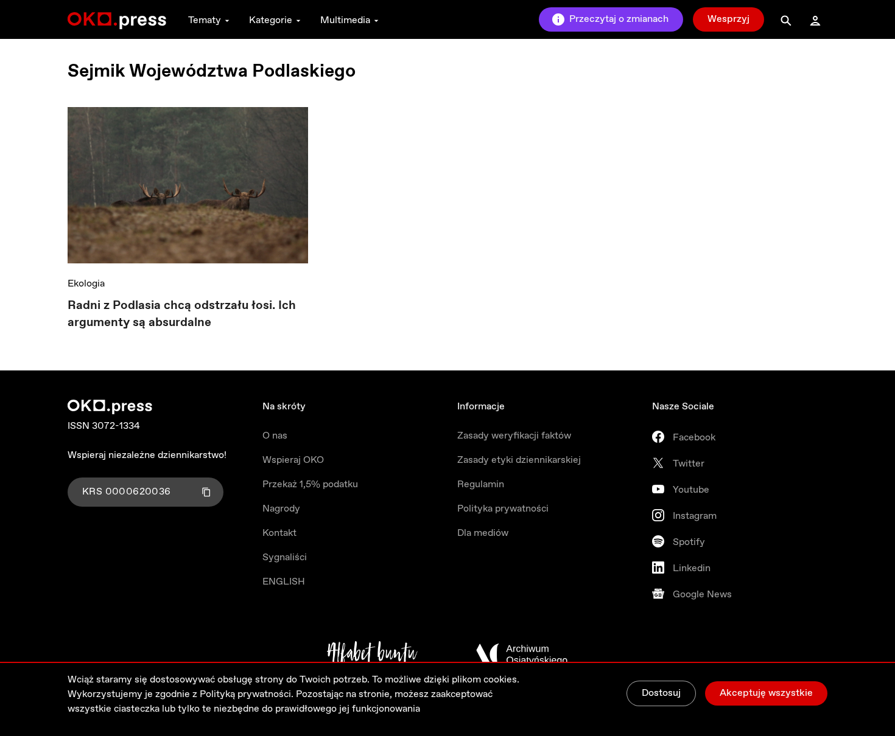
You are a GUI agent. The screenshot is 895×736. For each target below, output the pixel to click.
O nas (274, 435)
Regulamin (480, 484)
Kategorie (270, 20)
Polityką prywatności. (246, 694)
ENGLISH (283, 581)
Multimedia (345, 20)
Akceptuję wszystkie (766, 693)
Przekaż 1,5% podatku (310, 484)
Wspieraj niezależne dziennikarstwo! (147, 455)
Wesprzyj (728, 19)
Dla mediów (482, 533)
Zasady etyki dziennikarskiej (519, 460)
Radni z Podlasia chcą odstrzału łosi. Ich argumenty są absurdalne (182, 314)
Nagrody (281, 508)
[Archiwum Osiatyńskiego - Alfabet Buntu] (372, 654)
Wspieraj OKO (293, 460)
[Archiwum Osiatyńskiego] (521, 654)
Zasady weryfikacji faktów (514, 435)
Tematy (204, 20)
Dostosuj (661, 693)
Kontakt (279, 533)
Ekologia (86, 283)
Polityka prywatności (503, 508)
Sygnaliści (284, 557)
